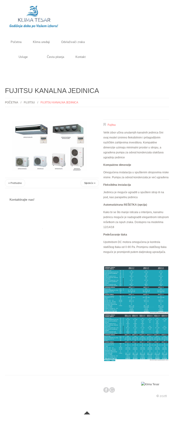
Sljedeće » (89, 183)
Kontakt (80, 57)
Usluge (23, 57)
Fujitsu (29, 102)
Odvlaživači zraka (73, 42)
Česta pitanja (55, 57)
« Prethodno (15, 183)
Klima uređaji (41, 42)
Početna (16, 42)
